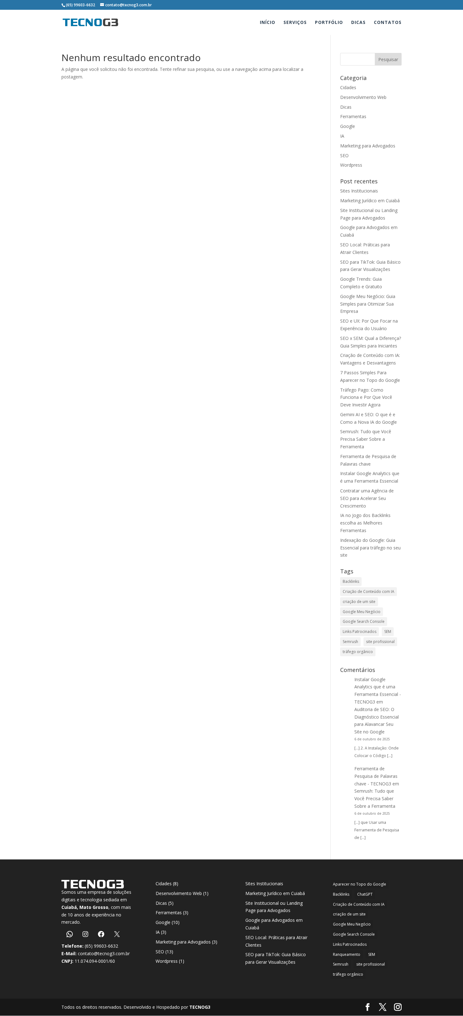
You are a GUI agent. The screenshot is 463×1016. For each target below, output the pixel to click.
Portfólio (329, 22)
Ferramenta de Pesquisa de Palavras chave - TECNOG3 (375, 776)
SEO (344, 155)
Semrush (350, 641)
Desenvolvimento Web (363, 97)
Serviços (295, 22)
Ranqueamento (346, 954)
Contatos (388, 22)
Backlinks (351, 581)
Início (267, 22)
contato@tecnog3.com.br (104, 953)
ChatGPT (365, 894)
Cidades (348, 87)
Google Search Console (364, 621)
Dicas (358, 22)
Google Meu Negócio (361, 611)
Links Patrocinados (359, 631)
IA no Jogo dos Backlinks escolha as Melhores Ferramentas (365, 522)
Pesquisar (388, 59)
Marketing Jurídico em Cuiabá (370, 201)
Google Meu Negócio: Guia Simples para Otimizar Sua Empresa (367, 303)
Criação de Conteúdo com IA (368, 591)
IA (342, 136)
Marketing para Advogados (367, 146)
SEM (387, 631)
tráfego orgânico (358, 651)
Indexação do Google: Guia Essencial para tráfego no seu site (370, 547)
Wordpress (351, 165)
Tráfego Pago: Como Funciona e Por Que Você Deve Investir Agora (366, 397)
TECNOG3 (199, 1007)
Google (347, 126)
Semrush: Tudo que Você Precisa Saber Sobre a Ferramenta (365, 439)
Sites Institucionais (359, 191)
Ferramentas (353, 116)
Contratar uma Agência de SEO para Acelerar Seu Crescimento (367, 498)
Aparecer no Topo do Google (359, 884)
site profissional (380, 641)
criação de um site (359, 601)
